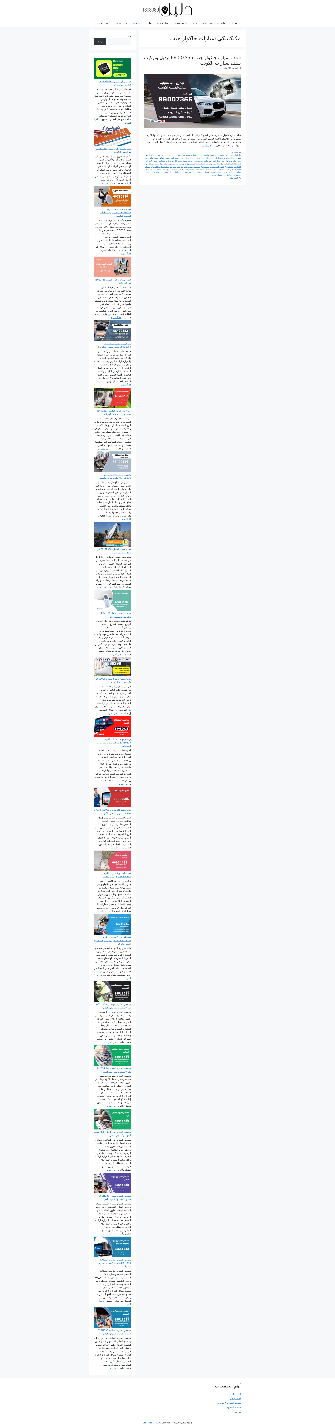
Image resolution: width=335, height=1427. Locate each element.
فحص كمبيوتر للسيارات (208, 169)
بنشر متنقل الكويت (233, 158)
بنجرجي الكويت (162, 155)
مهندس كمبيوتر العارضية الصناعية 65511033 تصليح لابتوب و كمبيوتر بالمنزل (115, 1263)
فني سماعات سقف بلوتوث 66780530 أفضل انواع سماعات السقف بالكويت (115, 212)
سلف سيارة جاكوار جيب (159, 166)
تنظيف (149, 23)
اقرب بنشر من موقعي (219, 155)
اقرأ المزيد (206, 145)
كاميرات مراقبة (103, 23)
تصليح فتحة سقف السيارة (231, 164)
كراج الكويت (176, 169)
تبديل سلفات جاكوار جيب (231, 161)
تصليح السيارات (151, 161)
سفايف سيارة (175, 166)
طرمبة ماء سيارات (226, 169)
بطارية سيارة (191, 155)
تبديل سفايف (200, 158)
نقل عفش (221, 23)
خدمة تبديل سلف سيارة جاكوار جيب (195, 166)
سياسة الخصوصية (232, 1407)
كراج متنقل (166, 169)
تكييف (194, 23)
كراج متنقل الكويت (153, 169)
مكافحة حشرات (180, 23)
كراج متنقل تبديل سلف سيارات (229, 172)
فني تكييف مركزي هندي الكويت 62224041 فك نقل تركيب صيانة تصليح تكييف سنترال (112, 940)
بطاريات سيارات (203, 155)
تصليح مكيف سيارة (213, 164)
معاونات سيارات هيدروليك (170, 172)
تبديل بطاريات (220, 158)
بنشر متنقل (136, 23)
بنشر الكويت (150, 155)
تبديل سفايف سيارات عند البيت (182, 158)
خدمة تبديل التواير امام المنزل (221, 166)
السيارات (234, 23)
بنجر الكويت (180, 155)
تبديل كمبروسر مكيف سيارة (209, 161)
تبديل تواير (210, 158)
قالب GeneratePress (152, 1423)
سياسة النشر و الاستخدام (229, 1403)
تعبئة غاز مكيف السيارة (196, 164)
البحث (128, 36)
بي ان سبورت (163, 23)
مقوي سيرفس (121, 23)
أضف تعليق (233, 178)
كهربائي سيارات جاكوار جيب (191, 172)
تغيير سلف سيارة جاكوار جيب (166, 164)
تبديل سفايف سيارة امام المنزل (157, 158)
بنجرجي (172, 155)
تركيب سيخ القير (164, 161)
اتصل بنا (237, 1394)
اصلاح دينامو (233, 155)
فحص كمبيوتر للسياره (190, 169)
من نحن (237, 1412)
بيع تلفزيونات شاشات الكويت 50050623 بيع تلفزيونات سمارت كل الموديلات (113, 742)
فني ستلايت (207, 23)
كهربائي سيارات (209, 172)
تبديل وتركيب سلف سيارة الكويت (185, 161)
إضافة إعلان (235, 1398)
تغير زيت (182, 164)
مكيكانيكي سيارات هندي (221, 175)
